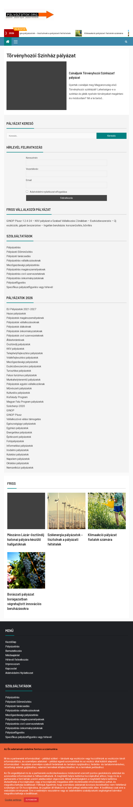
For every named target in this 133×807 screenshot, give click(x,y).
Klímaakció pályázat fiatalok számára (89, 33)
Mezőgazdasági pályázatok (22, 362)
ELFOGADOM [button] (31, 800)
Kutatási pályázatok (17, 454)
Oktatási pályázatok (17, 463)
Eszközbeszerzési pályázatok (23, 366)
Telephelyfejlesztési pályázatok (24, 353)
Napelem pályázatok (18, 458)
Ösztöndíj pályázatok (18, 344)
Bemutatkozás (13, 650)
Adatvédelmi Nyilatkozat (19, 672)
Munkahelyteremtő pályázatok (23, 379)
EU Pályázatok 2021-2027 (21, 309)
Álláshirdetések (15, 340)
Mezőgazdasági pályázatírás (22, 265)
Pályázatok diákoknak (18, 326)
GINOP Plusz (14, 414)
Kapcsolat (11, 668)
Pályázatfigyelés (16, 282)
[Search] (126, 42)
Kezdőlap (10, 642)
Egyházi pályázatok (17, 428)
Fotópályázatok (15, 441)
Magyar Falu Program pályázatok (25, 401)
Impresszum (12, 664)
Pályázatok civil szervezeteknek (24, 335)
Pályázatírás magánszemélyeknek (25, 269)
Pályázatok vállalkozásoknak (22, 322)
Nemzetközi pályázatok (19, 467)
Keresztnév (32, 158)
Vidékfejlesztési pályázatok (22, 357)
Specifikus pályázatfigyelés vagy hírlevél (29, 287)
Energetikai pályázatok (19, 432)
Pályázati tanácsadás (18, 256)
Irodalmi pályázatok (17, 450)
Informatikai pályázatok (19, 445)
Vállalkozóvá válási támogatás (23, 419)
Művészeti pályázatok (19, 388)
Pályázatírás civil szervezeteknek (25, 273)
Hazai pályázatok (16, 313)
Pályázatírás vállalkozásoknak (23, 260)
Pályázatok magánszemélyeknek (25, 317)
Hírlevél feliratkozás (16, 659)
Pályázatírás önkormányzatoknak (25, 278)
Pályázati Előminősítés (19, 251)
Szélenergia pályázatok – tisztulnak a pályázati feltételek (65, 539)
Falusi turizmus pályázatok (21, 375)
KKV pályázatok (15, 348)
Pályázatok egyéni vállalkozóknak (25, 384)
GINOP (10, 410)
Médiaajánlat (12, 655)
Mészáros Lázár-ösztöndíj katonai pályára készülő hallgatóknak (25, 539)
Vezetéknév (32, 169)
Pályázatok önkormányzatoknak (24, 331)
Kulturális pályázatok (18, 392)
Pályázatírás (13, 247)
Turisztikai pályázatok (18, 370)
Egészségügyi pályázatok (21, 423)
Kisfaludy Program (17, 397)
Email (29, 180)
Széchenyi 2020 (15, 406)
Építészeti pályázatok (18, 436)
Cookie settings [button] (13, 799)
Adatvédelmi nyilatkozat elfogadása (48, 192)
